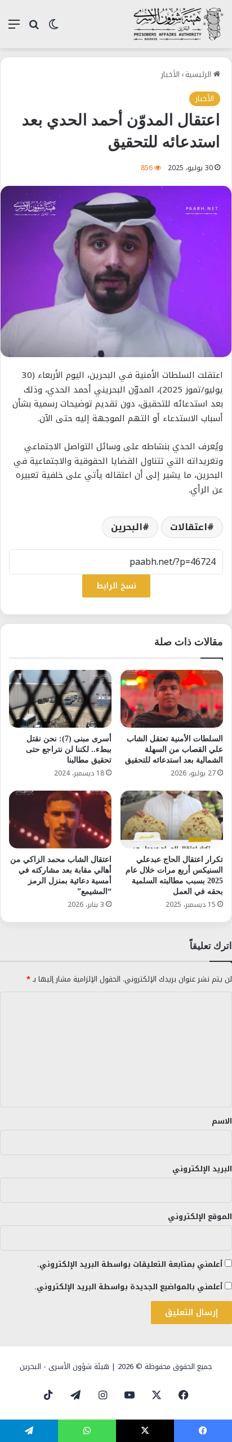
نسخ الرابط (116, 586)
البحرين (126, 527)
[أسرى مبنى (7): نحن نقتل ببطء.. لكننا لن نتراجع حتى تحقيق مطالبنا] (60, 698)
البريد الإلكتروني (202, 1169)
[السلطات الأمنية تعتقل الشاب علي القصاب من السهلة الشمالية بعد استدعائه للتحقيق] (172, 699)
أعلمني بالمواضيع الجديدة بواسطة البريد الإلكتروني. (128, 1287)
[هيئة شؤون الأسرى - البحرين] (178, 24)
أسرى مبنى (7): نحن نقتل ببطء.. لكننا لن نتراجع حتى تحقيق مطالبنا (68, 749)
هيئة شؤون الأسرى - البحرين (64, 1366)
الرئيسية (199, 74)
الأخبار (170, 74)
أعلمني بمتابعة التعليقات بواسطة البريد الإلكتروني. (129, 1264)
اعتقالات (188, 527)
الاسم (222, 1121)
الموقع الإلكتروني (200, 1217)
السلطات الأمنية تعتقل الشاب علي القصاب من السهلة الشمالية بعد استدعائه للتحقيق (174, 749)
